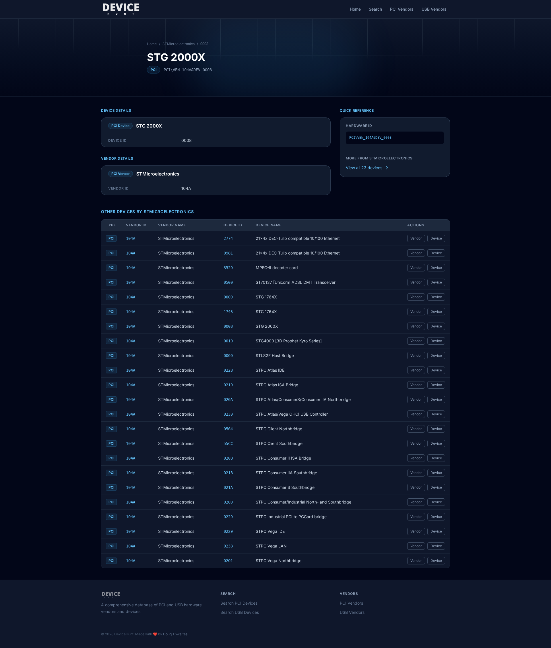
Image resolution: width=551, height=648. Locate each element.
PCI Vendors (402, 9)
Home (355, 9)
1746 (228, 311)
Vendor (416, 238)
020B (228, 458)
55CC (228, 443)
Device (436, 238)
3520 (228, 267)
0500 (228, 282)
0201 (228, 560)
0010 (228, 341)
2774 (228, 238)
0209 (228, 502)
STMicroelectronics (178, 44)
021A (228, 487)
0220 (228, 516)
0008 (228, 326)
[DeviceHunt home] (120, 9)
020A (228, 399)
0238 (228, 546)
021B (228, 472)
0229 (228, 531)
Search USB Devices (239, 612)
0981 (228, 253)
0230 (228, 414)
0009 (228, 297)
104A (130, 238)
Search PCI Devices (238, 603)
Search (375, 9)
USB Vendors (434, 9)
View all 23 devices (364, 167)
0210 (228, 385)
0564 (228, 429)
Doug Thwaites (175, 634)
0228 (228, 370)
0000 (228, 355)
